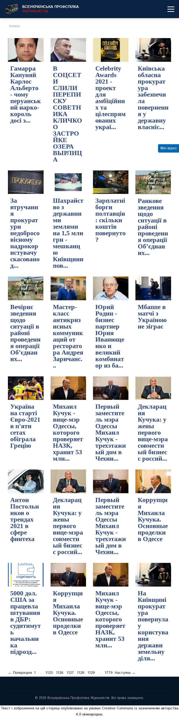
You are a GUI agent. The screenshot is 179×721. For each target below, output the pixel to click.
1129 (91, 672)
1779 (109, 672)
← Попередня (20, 672)
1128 (80, 672)
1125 (49, 672)
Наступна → (125, 672)
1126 (59, 672)
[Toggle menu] (170, 9)
